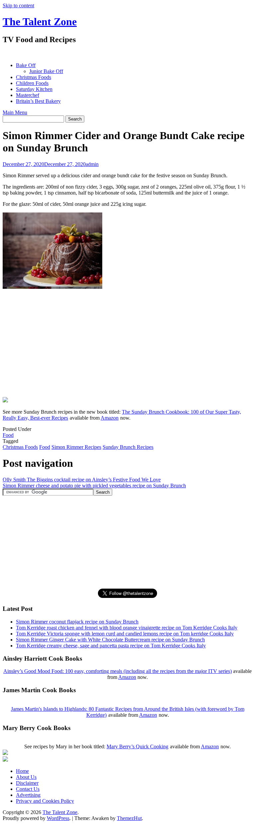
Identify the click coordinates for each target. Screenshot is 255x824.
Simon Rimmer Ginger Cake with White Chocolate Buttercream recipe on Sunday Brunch (110, 639)
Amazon (110, 418)
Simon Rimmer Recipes (76, 447)
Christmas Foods (33, 77)
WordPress (58, 818)
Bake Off (26, 65)
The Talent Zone (40, 22)
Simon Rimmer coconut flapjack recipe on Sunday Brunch (77, 621)
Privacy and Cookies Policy (45, 801)
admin (92, 164)
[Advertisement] (123, 53)
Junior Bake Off (46, 71)
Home (22, 771)
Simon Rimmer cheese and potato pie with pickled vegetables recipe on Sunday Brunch (94, 485)
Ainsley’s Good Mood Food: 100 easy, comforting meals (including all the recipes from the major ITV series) (117, 671)
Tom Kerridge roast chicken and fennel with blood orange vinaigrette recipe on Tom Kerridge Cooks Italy (126, 627)
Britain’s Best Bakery (38, 101)
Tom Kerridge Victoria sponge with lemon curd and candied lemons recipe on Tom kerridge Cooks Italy (125, 633)
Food (8, 435)
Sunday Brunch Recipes (128, 447)
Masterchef (27, 95)
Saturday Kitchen (34, 89)
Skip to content (18, 5)
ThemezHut (129, 818)
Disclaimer (27, 783)
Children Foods (32, 83)
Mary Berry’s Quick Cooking (137, 746)
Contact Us (28, 789)
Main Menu (15, 112)
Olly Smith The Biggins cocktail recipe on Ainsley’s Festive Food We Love (82, 479)
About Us (26, 777)
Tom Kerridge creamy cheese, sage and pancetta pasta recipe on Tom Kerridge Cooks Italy (111, 645)
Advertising (28, 795)
